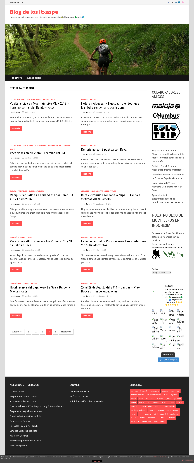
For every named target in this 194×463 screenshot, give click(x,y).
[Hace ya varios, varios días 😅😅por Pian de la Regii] (155, 313)
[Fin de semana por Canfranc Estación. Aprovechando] (180, 329)
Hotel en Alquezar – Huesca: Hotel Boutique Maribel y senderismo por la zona (110, 105)
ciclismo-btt (175, 391)
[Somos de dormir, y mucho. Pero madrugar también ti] (155, 346)
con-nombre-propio (153, 395)
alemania (134, 391)
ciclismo (14, 99)
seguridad (164, 414)
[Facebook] (169, 2)
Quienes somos (33, 78)
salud (156, 414)
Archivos (156, 268)
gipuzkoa (177, 398)
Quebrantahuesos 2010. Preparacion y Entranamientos (37, 406)
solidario (95, 191)
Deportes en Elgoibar (20, 420)
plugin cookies (187, 460)
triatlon (23, 191)
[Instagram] (176, 2)
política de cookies (160, 457)
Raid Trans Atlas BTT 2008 (23, 401)
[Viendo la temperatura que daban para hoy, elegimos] (155, 338)
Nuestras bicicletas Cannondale (25, 416)
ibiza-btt (156, 402)
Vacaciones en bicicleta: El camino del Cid (37, 153)
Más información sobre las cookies (87, 401)
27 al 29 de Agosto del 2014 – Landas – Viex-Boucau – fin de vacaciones (110, 289)
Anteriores (17, 331)
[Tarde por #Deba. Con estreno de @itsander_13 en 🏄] (163, 329)
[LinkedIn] (179, 2)
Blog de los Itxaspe (34, 11)
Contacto (17, 78)
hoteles (141, 402)
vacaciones (135, 421)
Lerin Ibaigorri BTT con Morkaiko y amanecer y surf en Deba (167, 187)
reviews (133, 414)
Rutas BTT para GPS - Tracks (24, 425)
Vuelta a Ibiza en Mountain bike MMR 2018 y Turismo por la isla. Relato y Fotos (39, 105)
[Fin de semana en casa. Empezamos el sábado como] (163, 346)
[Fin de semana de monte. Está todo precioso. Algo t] (180, 346)
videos (162, 421)
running (148, 414)
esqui (141, 398)
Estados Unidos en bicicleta (23, 430)
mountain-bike (33, 99)
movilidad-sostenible (138, 410)
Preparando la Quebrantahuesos (26, 411)
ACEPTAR (97, 461)
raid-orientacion (172, 410)
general (168, 398)
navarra (161, 410)
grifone (133, 402)
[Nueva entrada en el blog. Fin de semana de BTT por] (163, 338)
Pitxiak (21, 391)
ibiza (148, 402)
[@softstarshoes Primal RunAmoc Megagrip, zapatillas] (180, 321)
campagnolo (154, 391)
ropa (141, 414)
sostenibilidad (153, 418)
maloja (171, 402)
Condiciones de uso (79, 391)
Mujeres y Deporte (19, 435)
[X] (172, 2)
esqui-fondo (150, 398)
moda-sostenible (146, 406)
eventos (14, 191)
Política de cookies (79, 396)
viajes (53, 99)
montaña (158, 406)
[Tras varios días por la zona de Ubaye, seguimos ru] (172, 321)
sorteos (142, 418)
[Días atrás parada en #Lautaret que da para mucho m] (155, 321)
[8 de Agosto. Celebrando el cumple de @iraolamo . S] (180, 313)
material (134, 406)
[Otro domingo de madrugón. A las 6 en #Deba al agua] (172, 338)
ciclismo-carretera (28, 145)
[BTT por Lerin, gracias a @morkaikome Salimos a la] (180, 338)
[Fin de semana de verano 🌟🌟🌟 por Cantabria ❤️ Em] (172, 346)
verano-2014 (146, 421)
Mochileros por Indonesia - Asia (25, 440)
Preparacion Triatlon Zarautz (24, 396)
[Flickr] (182, 2)
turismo (45, 99)
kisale (164, 402)
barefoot (143, 391)
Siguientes (66, 331)
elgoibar (174, 395)
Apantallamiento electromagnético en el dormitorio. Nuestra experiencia (167, 199)
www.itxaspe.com (18, 445)
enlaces (42, 145)
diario (22, 99)
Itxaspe (13, 391)
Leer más (16, 128)
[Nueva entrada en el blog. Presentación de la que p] (172, 329)
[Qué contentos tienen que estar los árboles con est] (155, 329)
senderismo (22, 283)
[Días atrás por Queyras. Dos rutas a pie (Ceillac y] (163, 321)
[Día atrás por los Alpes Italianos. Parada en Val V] (172, 313)
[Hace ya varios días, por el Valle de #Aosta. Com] (163, 313)
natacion (152, 410)
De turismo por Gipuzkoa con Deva (104, 149)
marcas (179, 402)
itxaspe (17, 112)
